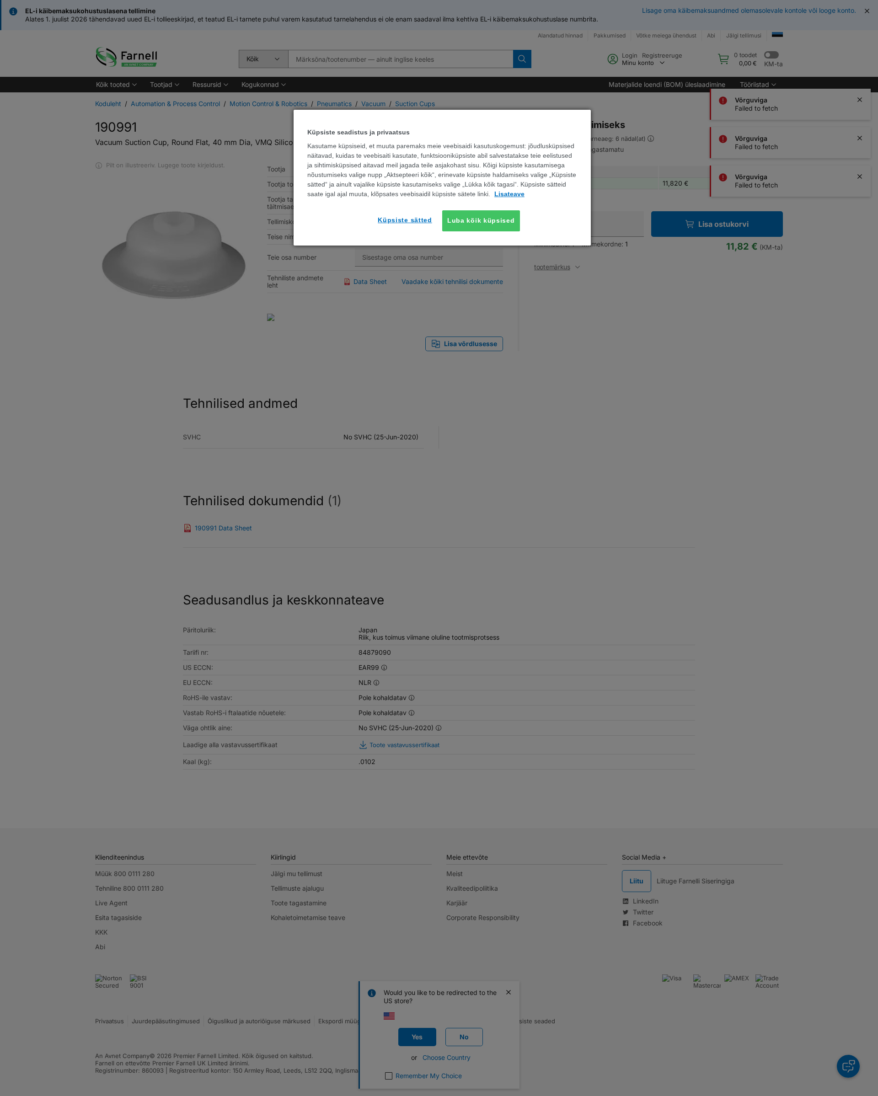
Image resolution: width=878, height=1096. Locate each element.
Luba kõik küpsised (481, 220)
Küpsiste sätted (405, 220)
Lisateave (509, 194)
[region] (442, 178)
